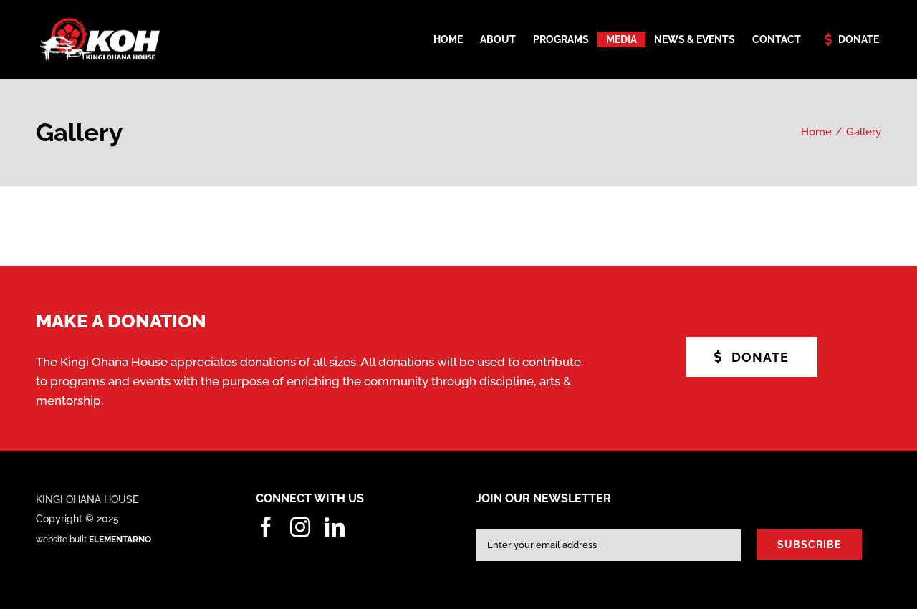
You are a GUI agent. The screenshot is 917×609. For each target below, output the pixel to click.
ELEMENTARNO (120, 539)
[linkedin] (335, 527)
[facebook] (266, 527)
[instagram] (300, 527)
